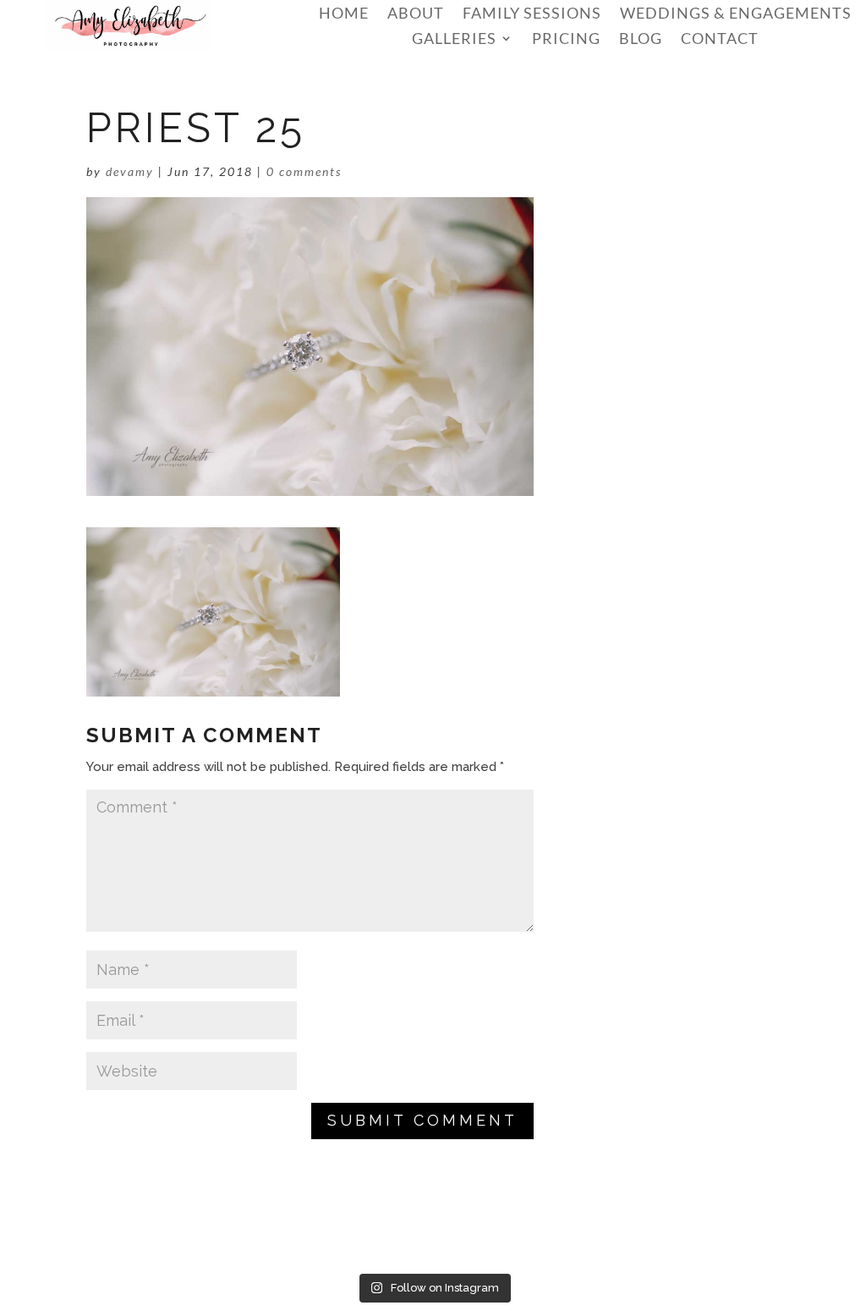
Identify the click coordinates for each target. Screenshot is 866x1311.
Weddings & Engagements (736, 14)
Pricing (566, 39)
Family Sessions (532, 14)
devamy (130, 171)
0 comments (304, 171)
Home (344, 14)
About (415, 14)
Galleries (454, 39)
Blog (640, 39)
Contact (720, 39)
